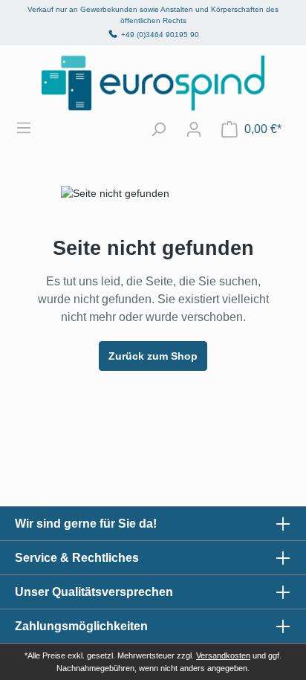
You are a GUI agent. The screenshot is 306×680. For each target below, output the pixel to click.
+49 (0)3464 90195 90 (160, 34)
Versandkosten (223, 655)
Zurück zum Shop (153, 356)
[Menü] (31, 127)
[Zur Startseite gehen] (153, 82)
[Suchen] (158, 129)
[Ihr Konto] (194, 129)
